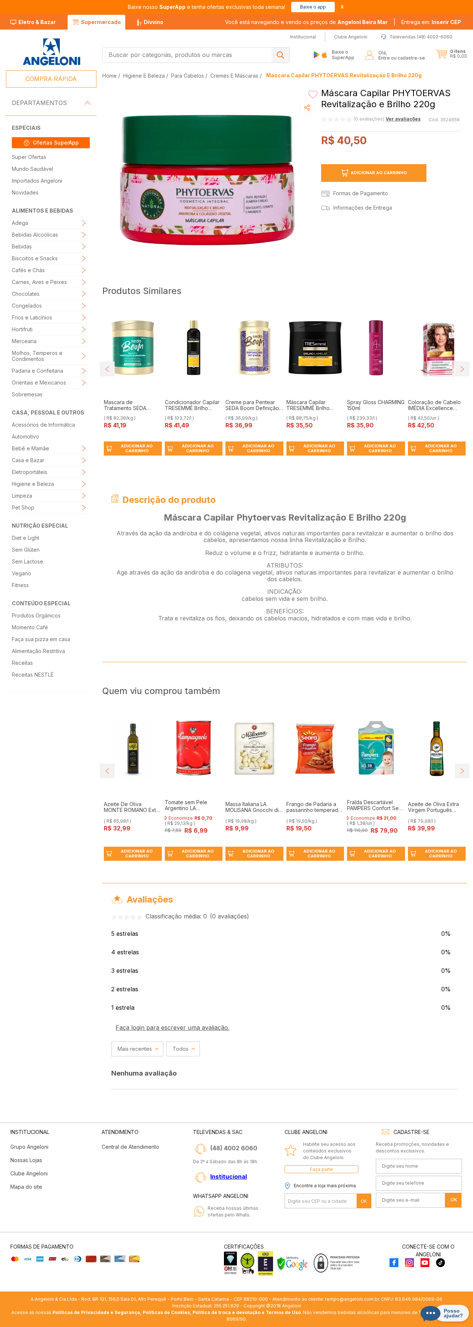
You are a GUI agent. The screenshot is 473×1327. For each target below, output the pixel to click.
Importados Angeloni (37, 180)
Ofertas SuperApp (56, 142)
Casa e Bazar (28, 460)
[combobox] (196, 55)
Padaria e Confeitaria (37, 371)
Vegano (21, 573)
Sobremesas (27, 394)
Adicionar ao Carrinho (379, 172)
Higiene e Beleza (33, 484)
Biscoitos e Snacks (35, 258)
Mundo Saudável (32, 169)
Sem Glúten (26, 549)
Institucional (228, 1176)
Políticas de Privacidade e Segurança (96, 1312)
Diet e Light (25, 538)
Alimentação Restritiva (38, 651)
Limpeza (22, 495)
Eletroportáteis (29, 472)
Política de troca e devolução (227, 1312)
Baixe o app (313, 7)
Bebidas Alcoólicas (35, 234)
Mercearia (24, 341)
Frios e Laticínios (32, 317)
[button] (431, 22)
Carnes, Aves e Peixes (39, 282)
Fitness (20, 585)
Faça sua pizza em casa (41, 639)
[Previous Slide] (107, 369)
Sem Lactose (27, 561)
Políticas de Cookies (166, 1312)
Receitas (22, 663)
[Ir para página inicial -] (51, 51)
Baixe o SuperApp (343, 54)
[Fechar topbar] (342, 7)
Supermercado (101, 22)
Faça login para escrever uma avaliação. (172, 1027)
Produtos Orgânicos (36, 615)
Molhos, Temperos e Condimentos (37, 356)
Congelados (27, 305)
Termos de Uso (283, 1312)
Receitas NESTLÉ (33, 674)
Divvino (153, 22)
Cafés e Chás (28, 270)
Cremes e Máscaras (234, 75)
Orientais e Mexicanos (39, 382)
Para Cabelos (187, 75)
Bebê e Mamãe (30, 448)
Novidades (25, 192)
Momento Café (30, 627)
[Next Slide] (462, 369)
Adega (20, 223)
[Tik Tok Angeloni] (440, 1263)
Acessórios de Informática (43, 425)
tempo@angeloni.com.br (352, 1299)
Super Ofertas (29, 157)
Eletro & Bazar (37, 22)
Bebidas (22, 246)
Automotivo (25, 436)
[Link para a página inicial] (110, 75)
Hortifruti (22, 329)
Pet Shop (23, 507)
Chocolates (26, 294)
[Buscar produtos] (280, 55)
